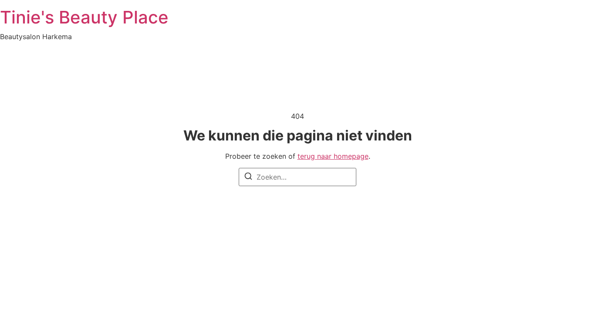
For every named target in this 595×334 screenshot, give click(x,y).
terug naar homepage (333, 156)
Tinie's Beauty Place (84, 17)
